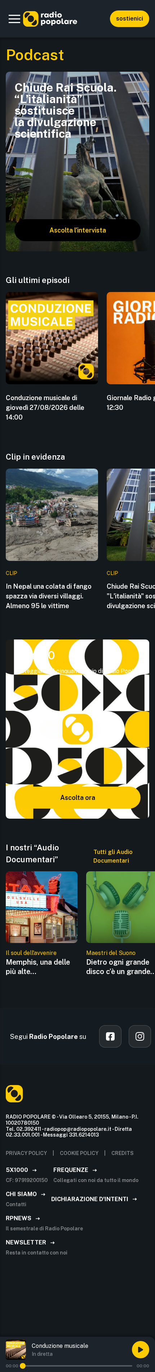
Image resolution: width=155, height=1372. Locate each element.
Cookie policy (79, 1153)
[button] (14, 18)
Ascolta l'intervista (77, 230)
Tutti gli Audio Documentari (113, 856)
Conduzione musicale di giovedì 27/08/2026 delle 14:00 (45, 407)
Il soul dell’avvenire (31, 953)
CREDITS (122, 1153)
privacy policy (26, 1153)
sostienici (129, 18)
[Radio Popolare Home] (50, 19)
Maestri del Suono (111, 953)
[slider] (23, 1366)
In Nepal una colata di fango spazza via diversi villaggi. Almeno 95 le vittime (49, 596)
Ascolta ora (77, 797)
